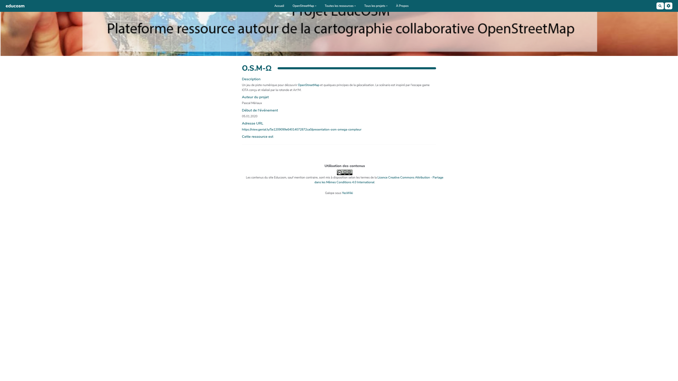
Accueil (279, 6)
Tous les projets (374, 6)
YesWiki (347, 193)
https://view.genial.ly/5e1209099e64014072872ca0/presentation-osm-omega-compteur (301, 130)
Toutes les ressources (339, 6)
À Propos (402, 6)
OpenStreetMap (303, 6)
